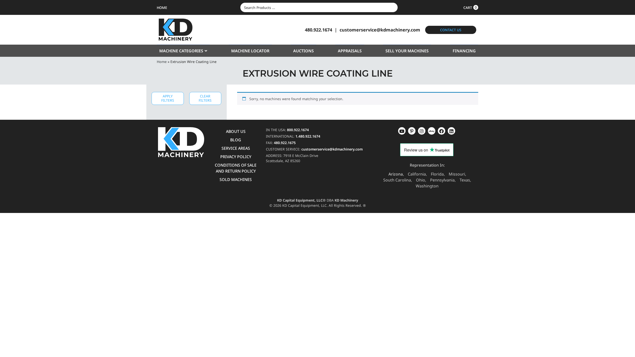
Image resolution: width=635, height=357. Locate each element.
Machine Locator (250, 51)
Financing (464, 51)
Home (162, 61)
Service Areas (236, 148)
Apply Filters (167, 98)
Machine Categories (181, 51)
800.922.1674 (298, 129)
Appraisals (350, 51)
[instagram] (431, 131)
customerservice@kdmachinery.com (380, 30)
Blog (235, 140)
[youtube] (402, 131)
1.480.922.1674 (307, 136)
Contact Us (450, 30)
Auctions (303, 51)
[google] (411, 131)
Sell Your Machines (407, 51)
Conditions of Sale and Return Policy (235, 168)
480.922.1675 (285, 142)
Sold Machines (236, 179)
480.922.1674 (318, 30)
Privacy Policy (235, 156)
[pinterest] (421, 131)
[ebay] (441, 131)
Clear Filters (205, 98)
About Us (236, 131)
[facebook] (451, 131)
